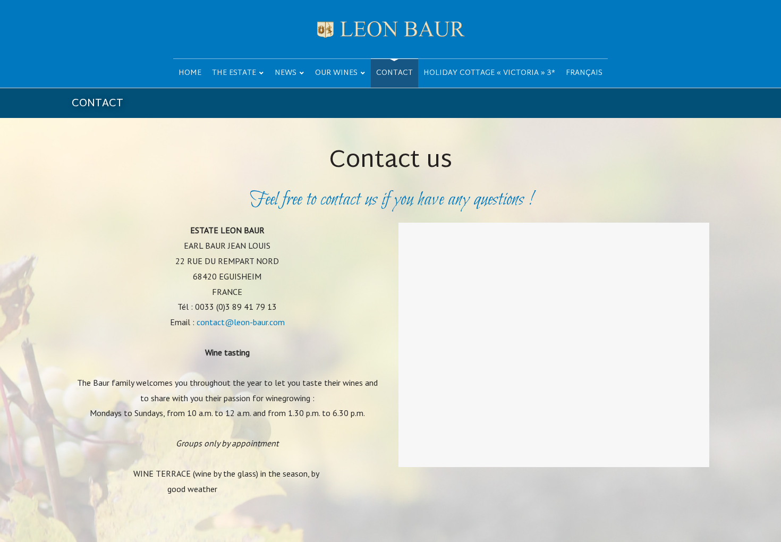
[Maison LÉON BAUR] (390, 29)
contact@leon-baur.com (241, 322)
